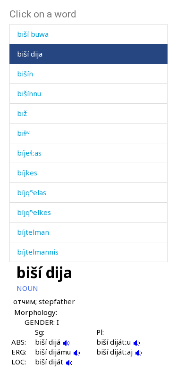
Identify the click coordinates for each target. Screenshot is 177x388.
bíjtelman (33, 232)
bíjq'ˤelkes (34, 212)
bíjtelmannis (38, 251)
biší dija (29, 53)
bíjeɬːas (29, 152)
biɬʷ (23, 133)
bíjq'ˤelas (31, 192)
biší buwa (33, 34)
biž (22, 113)
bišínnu (29, 93)
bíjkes (27, 172)
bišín (25, 73)
